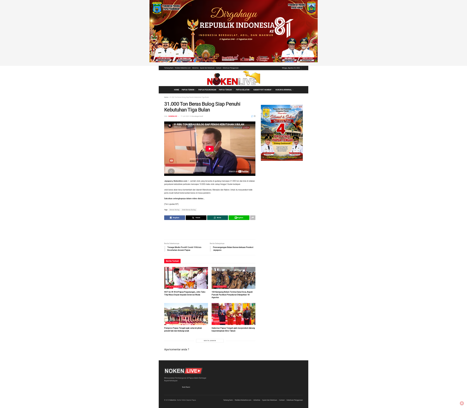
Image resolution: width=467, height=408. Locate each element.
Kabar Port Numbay (262, 90)
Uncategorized (197, 116)
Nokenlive (173, 400)
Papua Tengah (225, 90)
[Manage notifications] (462, 403)
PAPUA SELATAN (242, 90)
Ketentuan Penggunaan (231, 68)
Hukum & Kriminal (283, 90)
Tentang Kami (168, 68)
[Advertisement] (210, 229)
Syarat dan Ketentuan (207, 68)
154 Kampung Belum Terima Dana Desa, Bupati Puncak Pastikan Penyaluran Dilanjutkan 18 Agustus (232, 295)
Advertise (195, 68)
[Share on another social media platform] (252, 217)
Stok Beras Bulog (189, 210)
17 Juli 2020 (185, 116)
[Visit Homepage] (233, 78)
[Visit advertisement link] (233, 31)
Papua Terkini (188, 90)
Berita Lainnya (210, 340)
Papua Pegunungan (207, 90)
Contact (218, 68)
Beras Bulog (174, 210)
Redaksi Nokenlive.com (183, 68)
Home (176, 90)
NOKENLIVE (172, 116)
